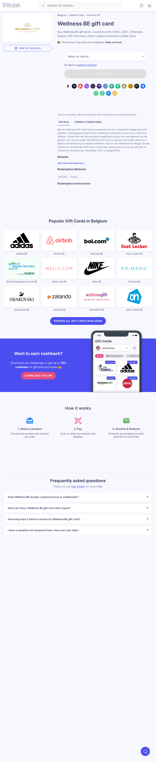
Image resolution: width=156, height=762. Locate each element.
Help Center (78, 486)
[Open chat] (145, 751)
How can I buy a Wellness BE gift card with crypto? (39, 507)
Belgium (61, 15)
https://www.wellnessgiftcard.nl (71, 163)
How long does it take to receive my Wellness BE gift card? (44, 519)
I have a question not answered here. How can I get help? (43, 530)
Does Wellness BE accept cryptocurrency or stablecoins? (43, 497)
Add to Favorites (30, 48)
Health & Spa (76, 15)
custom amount (87, 65)
